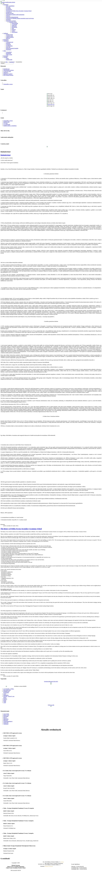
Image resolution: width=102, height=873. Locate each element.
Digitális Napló (9, 34)
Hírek (7, 58)
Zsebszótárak (14, 32)
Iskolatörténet (9, 9)
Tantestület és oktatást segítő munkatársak (15, 14)
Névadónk (8, 8)
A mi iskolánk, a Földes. (8, 688)
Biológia (5, 698)
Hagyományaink (7, 690)
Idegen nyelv (6, 715)
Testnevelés (5, 722)
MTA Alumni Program (8, 75)
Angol (4, 693)
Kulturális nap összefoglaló (6, 692)
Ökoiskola (8, 19)
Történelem (5, 724)
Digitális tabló (9, 59)
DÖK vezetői (9, 54)
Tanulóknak (6, 40)
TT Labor (5, 123)
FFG (6, 62)
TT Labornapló (6, 124)
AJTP (4, 702)
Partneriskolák (15, 23)
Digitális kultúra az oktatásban (10, 125)
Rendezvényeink (9, 13)
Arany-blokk (6, 714)
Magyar (5, 717)
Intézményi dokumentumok (12, 17)
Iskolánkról (5, 4)
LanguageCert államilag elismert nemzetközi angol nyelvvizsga (20, 18)
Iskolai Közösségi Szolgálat (12, 48)
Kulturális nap (6, 68)
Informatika (5, 716)
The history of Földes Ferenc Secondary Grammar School (18, 10)
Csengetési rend (9, 42)
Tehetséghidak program (8, 70)
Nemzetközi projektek (11, 20)
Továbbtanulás (9, 45)
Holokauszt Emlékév (7, 73)
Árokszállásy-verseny (8, 120)
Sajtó (13, 28)
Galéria (13, 30)
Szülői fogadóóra (10, 37)
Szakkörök (8, 44)
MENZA (8, 38)
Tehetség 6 (5, 72)
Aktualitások (9, 52)
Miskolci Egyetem (49, 866)
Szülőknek (5, 33)
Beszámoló (8, 53)
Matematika (5, 695)
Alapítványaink (9, 35)
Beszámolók (14, 27)
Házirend (8, 43)
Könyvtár (8, 47)
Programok (5, 55)
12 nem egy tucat (7, 71)
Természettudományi (7, 721)
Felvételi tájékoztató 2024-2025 (51, 681)
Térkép (62, 862)
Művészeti (5, 720)
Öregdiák (5, 57)
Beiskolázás (6, 39)
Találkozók (14, 25)
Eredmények (9, 12)
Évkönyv (8, 15)
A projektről (14, 24)
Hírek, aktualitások (10, 5)
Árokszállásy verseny (8, 84)
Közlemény (8, 49)
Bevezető (8, 7)
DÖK (4, 50)
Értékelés (14, 29)
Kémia (4, 700)
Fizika (4, 701)
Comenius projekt (13, 22)
